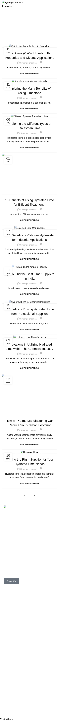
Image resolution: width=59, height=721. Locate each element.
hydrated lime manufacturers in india (28, 685)
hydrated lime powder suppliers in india (23, 696)
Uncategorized (29, 48)
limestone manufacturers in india (34, 707)
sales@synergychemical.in (21, 648)
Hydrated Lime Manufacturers (19, 703)
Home (28, 32)
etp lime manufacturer (14, 674)
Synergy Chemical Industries (29, 83)
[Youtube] (28, 614)
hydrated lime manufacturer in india (36, 699)
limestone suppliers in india (17, 710)
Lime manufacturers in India (40, 692)
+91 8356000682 (15, 644)
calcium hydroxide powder (31, 714)
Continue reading (29, 74)
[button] (6, 719)
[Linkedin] (17, 614)
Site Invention (35, 658)
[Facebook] (7, 614)
